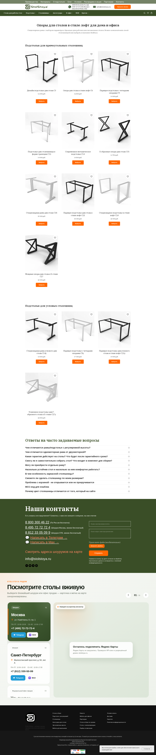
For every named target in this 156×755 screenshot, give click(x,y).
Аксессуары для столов (59, 722)
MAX (32, 635)
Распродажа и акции (92, 2)
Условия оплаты (111, 713)
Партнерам (108, 2)
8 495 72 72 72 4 (76, 7)
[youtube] (30, 565)
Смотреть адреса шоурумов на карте (53, 552)
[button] (144, 13)
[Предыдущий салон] (128, 595)
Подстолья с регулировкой (60, 716)
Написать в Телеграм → (48, 537)
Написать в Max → (44, 542)
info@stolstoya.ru (104, 7)
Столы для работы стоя (13, 13)
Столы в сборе (57, 713)
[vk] (26, 565)
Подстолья (30, 13)
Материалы (45, 2)
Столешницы (44, 13)
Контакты (120, 2)
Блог (70, 2)
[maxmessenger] (36, 565)
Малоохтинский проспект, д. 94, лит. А (30, 661)
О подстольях (59, 2)
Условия (77, 2)
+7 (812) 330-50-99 (22, 671)
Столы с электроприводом (87, 725)
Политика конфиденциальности (116, 722)
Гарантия (109, 719)
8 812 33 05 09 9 (37, 532)
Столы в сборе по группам (87, 722)
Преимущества (31, 2)
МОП (77, 13)
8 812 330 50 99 (76, 9)
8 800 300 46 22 (37, 522)
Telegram (20, 635)
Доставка (109, 716)
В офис (69, 13)
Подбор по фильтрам (86, 728)
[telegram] (33, 565)
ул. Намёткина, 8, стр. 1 (25, 620)
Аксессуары (57, 13)
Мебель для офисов (86, 716)
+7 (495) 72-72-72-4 (22, 628)
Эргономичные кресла (59, 725)
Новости (82, 713)
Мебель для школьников (60, 728)
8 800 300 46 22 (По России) (80, 5)
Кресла (84, 13)
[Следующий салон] (146, 595)
